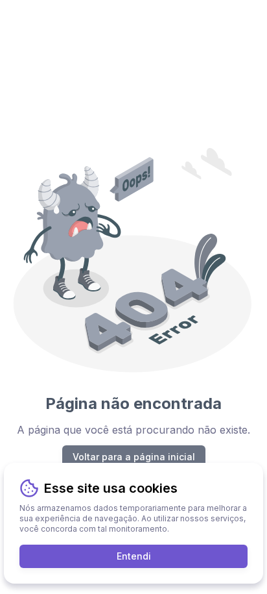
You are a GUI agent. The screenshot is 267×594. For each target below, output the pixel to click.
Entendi (134, 556)
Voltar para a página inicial (134, 456)
